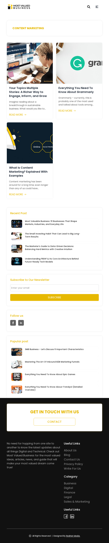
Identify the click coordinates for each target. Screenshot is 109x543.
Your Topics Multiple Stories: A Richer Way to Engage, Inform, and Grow (28, 92)
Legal (68, 497)
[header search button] (89, 6)
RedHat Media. (73, 535)
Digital (68, 488)
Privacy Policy (73, 464)
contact (54, 422)
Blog (67, 455)
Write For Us (72, 469)
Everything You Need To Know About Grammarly (76, 90)
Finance (69, 492)
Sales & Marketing (77, 502)
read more (16, 114)
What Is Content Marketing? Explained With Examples (28, 172)
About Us (70, 450)
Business (70, 483)
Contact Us (72, 459)
